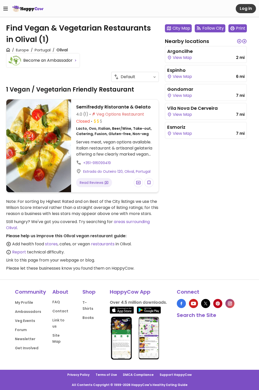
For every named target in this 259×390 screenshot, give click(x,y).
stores (51, 244)
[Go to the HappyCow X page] (205, 303)
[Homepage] (28, 8)
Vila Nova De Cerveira (192, 108)
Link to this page (22, 260)
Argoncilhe (180, 51)
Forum (21, 329)
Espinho (176, 70)
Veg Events (25, 320)
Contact (60, 311)
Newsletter (25, 338)
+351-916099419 (97, 162)
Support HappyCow (176, 375)
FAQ (56, 302)
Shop (89, 291)
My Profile (24, 302)
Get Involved (26, 348)
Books (88, 317)
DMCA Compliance (138, 375)
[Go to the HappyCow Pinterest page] (217, 303)
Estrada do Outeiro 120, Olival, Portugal (116, 171)
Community (30, 291)
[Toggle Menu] (5, 8)
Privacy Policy (78, 375)
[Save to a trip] (138, 182)
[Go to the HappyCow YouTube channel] (193, 303)
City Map (181, 28)
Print (240, 28)
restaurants (103, 244)
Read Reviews (92, 182)
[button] (239, 41)
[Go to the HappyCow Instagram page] (229, 303)
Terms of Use (106, 375)
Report (19, 252)
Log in (246, 8)
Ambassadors (28, 311)
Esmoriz (176, 127)
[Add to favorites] (149, 182)
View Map (182, 57)
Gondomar (180, 89)
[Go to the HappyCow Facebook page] (181, 303)
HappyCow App (130, 291)
